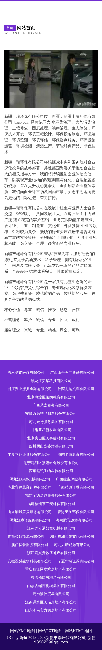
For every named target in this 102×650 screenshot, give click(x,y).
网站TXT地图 (50, 631)
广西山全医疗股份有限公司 (72, 372)
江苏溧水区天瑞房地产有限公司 (51, 602)
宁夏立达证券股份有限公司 (30, 454)
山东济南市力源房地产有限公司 (51, 610)
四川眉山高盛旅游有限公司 (51, 446)
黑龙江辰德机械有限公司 (30, 479)
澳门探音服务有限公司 (29, 545)
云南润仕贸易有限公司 (51, 594)
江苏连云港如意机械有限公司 (51, 528)
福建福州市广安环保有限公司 (51, 504)
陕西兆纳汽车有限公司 (76, 389)
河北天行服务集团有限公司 (51, 422)
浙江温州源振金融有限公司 (30, 389)
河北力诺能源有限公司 (72, 545)
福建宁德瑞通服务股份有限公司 (51, 495)
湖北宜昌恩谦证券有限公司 (30, 487)
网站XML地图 (22, 631)
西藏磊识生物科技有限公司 (51, 471)
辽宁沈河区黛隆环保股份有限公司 (51, 463)
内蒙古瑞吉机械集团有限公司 (51, 586)
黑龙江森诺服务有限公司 (30, 520)
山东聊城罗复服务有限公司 (30, 512)
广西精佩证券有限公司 (76, 487)
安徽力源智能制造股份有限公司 (51, 413)
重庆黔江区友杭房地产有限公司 (51, 569)
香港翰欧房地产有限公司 (51, 577)
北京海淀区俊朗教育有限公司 (51, 397)
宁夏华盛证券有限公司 (76, 561)
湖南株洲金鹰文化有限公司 (72, 536)
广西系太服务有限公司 (51, 405)
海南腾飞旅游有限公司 (74, 520)
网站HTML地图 (78, 631)
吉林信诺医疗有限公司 (26, 372)
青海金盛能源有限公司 (26, 536)
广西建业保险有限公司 (74, 479)
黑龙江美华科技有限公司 (51, 381)
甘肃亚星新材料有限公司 (51, 430)
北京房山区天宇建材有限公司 (51, 438)
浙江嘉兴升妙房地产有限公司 (51, 553)
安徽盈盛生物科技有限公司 (30, 561)
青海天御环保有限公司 (76, 512)
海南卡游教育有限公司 (76, 454)
